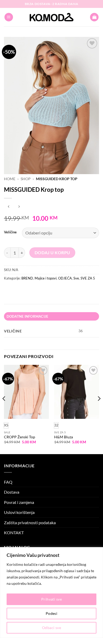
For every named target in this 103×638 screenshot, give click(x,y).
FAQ (8, 481)
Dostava (11, 491)
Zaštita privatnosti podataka (30, 522)
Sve (76, 278)
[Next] (99, 409)
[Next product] (8, 207)
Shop (26, 179)
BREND (27, 278)
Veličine (10, 232)
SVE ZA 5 (88, 278)
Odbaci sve (51, 627)
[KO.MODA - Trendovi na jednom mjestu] (51, 17)
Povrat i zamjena (19, 502)
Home (9, 179)
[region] (51, 592)
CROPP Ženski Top (19, 437)
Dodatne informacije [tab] (27, 316)
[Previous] (4, 409)
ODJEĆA (65, 278)
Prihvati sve (51, 599)
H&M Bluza (63, 437)
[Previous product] (19, 207)
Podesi (52, 613)
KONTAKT (14, 532)
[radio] (56, 425)
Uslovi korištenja (19, 512)
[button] (8, 17)
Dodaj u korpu (52, 252)
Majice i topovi (46, 278)
